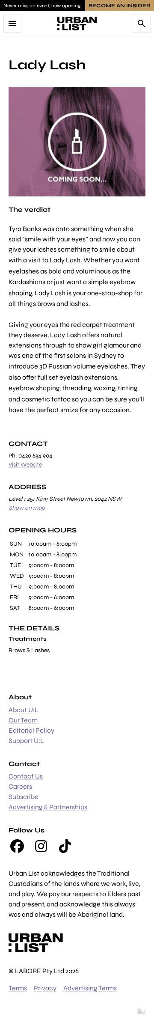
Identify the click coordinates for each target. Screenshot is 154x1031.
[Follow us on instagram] (41, 846)
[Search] (142, 24)
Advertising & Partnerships (48, 807)
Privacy (45, 988)
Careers (20, 786)
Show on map (27, 507)
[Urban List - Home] (77, 23)
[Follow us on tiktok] (65, 846)
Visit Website (25, 464)
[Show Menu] (12, 24)
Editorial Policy (31, 730)
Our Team (23, 720)
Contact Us (26, 776)
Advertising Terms (90, 988)
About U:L (23, 710)
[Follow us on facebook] (17, 846)
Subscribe (23, 797)
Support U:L (26, 741)
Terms (18, 988)
